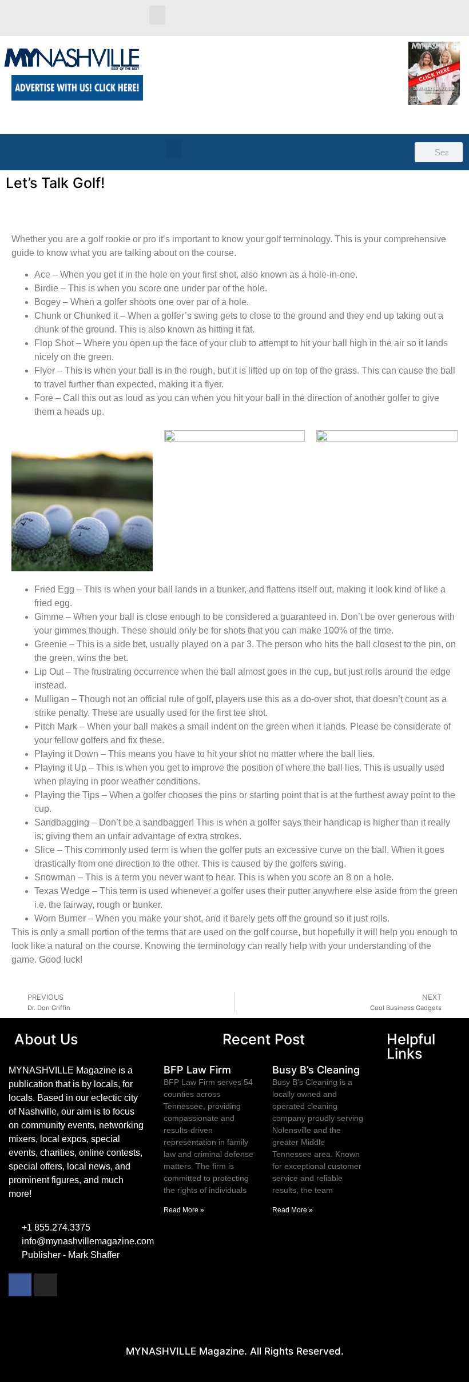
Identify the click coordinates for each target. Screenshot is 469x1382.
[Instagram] (45, 1284)
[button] (157, 15)
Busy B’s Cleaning (316, 1070)
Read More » (184, 1210)
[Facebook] (20, 1284)
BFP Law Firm (197, 1070)
